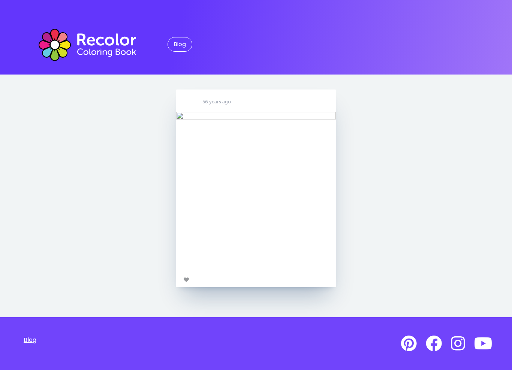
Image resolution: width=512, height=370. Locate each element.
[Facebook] (434, 344)
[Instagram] (458, 344)
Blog (180, 44)
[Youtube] (483, 344)
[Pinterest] (409, 344)
